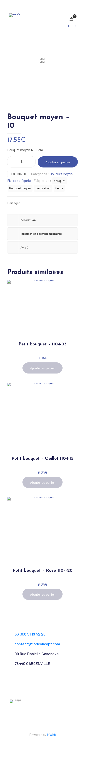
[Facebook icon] (40, 743)
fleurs (59, 188)
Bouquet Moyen (61, 174)
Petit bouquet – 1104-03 (42, 344)
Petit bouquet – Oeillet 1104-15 (42, 458)
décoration (43, 188)
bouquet (60, 181)
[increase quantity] (30, 161)
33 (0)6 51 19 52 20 (30, 634)
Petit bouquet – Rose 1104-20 (43, 570)
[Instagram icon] (44, 743)
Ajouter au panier (57, 162)
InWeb (51, 734)
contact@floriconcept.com (37, 643)
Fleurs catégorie (19, 180)
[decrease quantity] (12, 161)
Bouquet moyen (20, 188)
